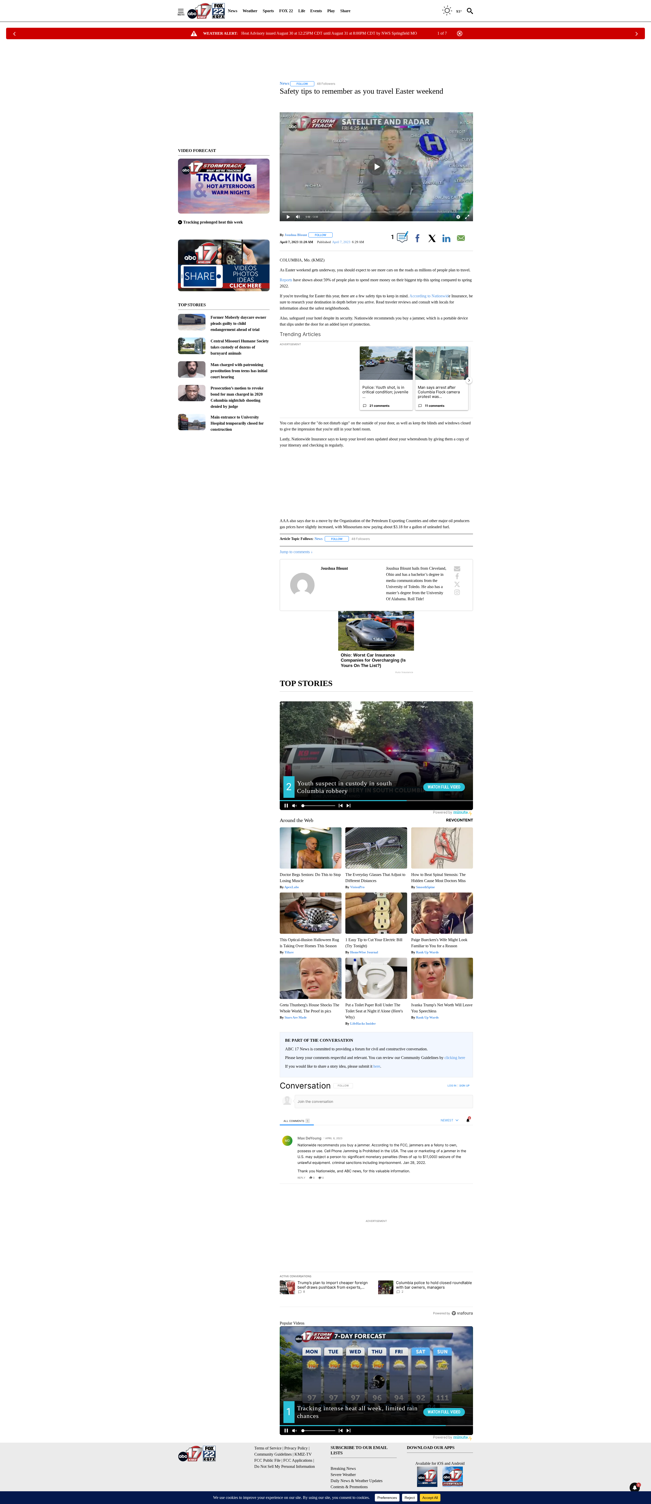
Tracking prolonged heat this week (213, 222)
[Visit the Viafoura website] (462, 1313)
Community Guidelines (273, 1454)
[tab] (297, 1121)
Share (345, 11)
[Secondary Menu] (184, 11)
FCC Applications (297, 1460)
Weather (250, 11)
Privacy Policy (296, 1448)
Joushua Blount (296, 235)
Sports (268, 11)
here (376, 1066)
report (464, 1177)
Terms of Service (268, 1448)
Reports (286, 280)
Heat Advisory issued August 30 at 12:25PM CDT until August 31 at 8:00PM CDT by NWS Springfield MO (329, 33)
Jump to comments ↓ (296, 552)
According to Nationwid (429, 296)
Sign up (464, 1085)
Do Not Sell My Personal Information (284, 1466)
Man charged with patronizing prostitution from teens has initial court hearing (239, 371)
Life (301, 11)
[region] (376, 1199)
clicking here (455, 1057)
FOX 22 (286, 11)
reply (301, 1177)
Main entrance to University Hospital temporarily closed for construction (237, 423)
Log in (452, 1085)
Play (331, 11)
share (453, 1177)
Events (316, 11)
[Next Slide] (469, 380)
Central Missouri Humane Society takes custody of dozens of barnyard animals (240, 347)
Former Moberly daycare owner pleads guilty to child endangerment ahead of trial (238, 323)
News (232, 11)
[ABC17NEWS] (206, 11)
